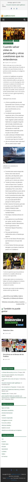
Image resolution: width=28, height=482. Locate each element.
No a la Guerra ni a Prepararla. (9, 387)
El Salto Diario (5, 444)
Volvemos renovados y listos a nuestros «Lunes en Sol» (13, 303)
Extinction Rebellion (6, 425)
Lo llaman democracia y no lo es (9, 372)
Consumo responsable (7, 418)
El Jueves (4, 441)
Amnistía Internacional (7, 413)
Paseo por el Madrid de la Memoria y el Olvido (13, 389)
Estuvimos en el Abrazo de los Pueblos (13, 355)
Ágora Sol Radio (5, 408)
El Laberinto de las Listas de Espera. (10, 379)
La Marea (4, 451)
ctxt (2, 439)
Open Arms (16, 40)
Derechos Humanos (8, 40)
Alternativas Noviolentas (7, 410)
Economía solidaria (6, 423)
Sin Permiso (4, 456)
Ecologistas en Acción (7, 420)
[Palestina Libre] (14, 316)
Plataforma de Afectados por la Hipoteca (12, 430)
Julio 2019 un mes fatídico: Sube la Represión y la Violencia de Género (13, 297)
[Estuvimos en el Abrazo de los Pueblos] (14, 340)
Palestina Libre (8, 330)
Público (3, 454)
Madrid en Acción (6, 427)
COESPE (4, 415)
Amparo (14, 62)
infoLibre (4, 446)
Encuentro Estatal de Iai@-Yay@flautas (15, 5)
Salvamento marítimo (8, 43)
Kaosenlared (5, 449)
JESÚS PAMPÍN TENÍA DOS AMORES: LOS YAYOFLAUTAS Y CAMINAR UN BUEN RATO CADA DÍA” (14, 397)
